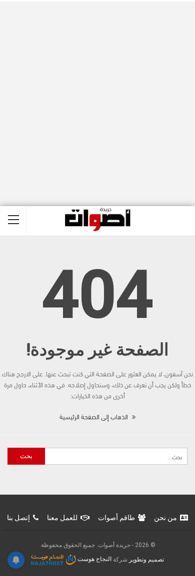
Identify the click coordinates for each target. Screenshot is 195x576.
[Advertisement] (97, 103)
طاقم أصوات (116, 518)
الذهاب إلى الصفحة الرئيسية (95, 416)
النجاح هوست (94, 559)
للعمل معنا (62, 518)
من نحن (165, 518)
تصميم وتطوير (146, 559)
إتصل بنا (18, 518)
